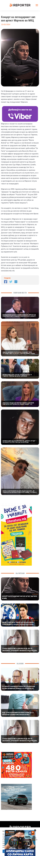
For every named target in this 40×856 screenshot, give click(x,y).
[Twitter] (10, 281)
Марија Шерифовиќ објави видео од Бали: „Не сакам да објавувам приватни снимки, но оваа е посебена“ (20, 491)
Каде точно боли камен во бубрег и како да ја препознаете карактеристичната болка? (18, 713)
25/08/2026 (35, 620)
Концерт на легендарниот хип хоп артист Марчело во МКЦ (19, 597)
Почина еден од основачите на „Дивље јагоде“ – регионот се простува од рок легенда (20, 441)
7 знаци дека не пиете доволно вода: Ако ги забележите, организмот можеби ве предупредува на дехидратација (19, 650)
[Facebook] (5, 281)
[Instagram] (15, 281)
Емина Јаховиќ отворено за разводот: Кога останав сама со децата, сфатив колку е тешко (19, 353)
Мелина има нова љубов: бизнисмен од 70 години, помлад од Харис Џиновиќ (17, 375)
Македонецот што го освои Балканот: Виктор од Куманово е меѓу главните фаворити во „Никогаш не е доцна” (20, 315)
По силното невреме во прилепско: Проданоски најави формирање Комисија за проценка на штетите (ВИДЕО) (18, 688)
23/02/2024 (35, 594)
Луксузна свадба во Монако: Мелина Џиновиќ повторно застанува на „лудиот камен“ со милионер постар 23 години (18, 403)
